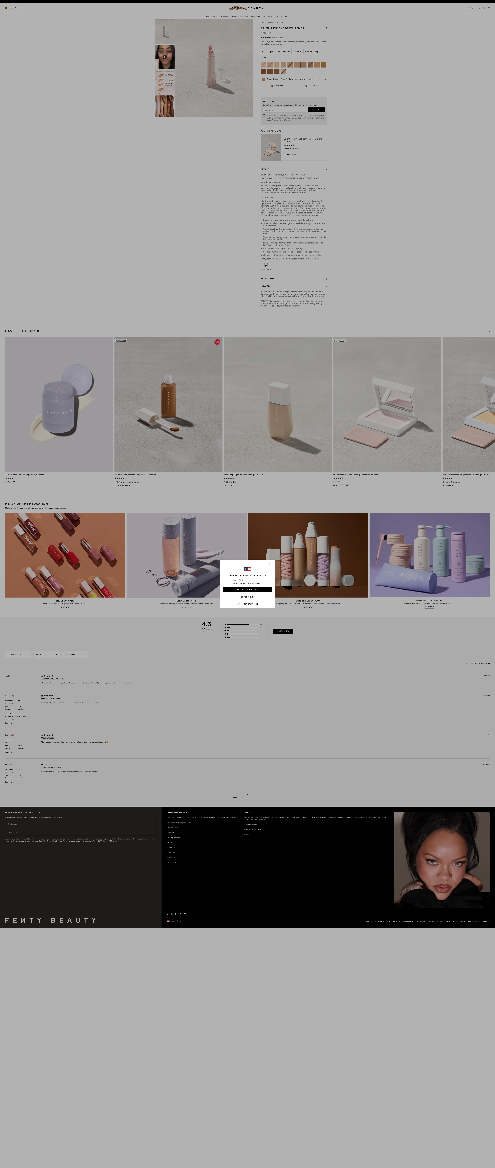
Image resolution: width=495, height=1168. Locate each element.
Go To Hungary (247, 597)
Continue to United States (247, 589)
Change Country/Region (247, 604)
